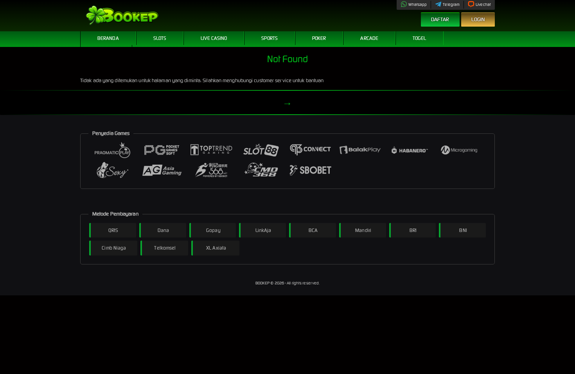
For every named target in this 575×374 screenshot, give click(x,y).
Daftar (440, 19)
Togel (419, 38)
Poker (319, 38)
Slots (160, 38)
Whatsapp (417, 4)
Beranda (108, 38)
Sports (269, 38)
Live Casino (214, 38)
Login (478, 19)
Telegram (451, 4)
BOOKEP (263, 283)
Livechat (483, 4)
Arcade (369, 38)
